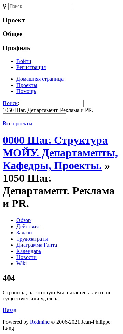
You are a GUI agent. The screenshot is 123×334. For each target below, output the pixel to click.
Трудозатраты (32, 239)
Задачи (24, 232)
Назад (9, 310)
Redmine (40, 322)
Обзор (23, 220)
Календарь (28, 251)
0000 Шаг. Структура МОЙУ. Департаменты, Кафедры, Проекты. (60, 152)
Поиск (10, 103)
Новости (26, 257)
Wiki (21, 263)
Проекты (26, 85)
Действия (27, 226)
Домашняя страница (40, 79)
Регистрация (31, 67)
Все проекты (17, 123)
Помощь (26, 91)
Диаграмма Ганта (36, 245)
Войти (23, 61)
